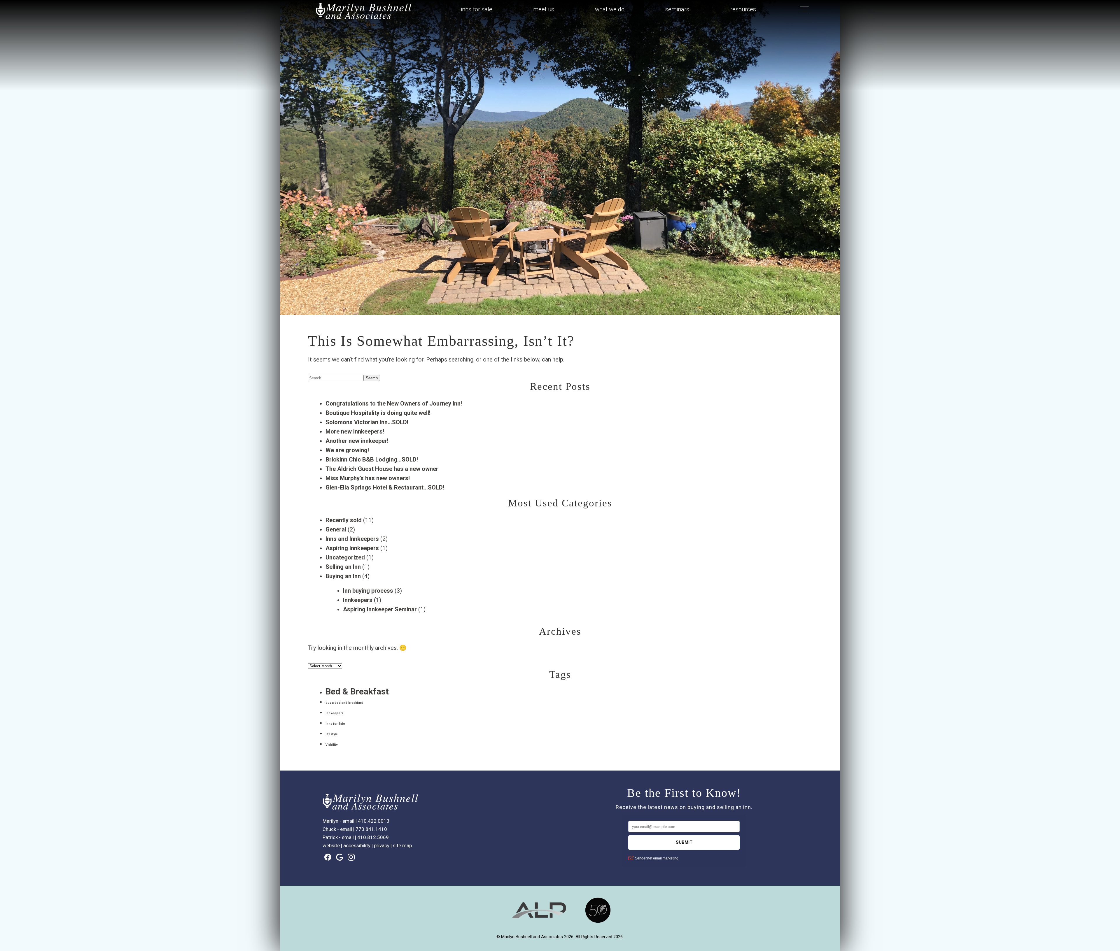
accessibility (356, 845)
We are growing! (347, 450)
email (348, 821)
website (331, 845)
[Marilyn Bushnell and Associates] (364, 20)
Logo (350, 9)
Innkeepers (357, 599)
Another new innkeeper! (357, 440)
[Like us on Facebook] (327, 857)
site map (402, 845)
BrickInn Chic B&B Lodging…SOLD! (372, 459)
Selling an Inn (343, 566)
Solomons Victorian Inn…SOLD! (367, 422)
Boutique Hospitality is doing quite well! (378, 412)
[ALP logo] (539, 921)
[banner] (560, 915)
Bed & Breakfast (357, 691)
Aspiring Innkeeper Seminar (380, 609)
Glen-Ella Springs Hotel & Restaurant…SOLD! (385, 487)
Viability (331, 745)
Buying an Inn (343, 576)
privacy (381, 845)
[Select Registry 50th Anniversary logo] (598, 921)
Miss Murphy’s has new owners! (368, 478)
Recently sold (344, 520)
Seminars (677, 9)
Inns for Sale (335, 724)
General (336, 529)
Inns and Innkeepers (352, 538)
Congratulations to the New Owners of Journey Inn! (394, 403)
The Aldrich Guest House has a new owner (382, 468)
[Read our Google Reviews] (339, 857)
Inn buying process (368, 590)
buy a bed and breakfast (344, 703)
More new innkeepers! (355, 431)
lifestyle (332, 734)
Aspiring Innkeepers (352, 548)
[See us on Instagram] (351, 857)
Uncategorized (345, 557)
